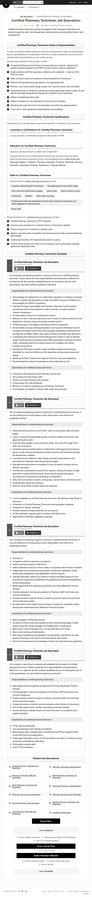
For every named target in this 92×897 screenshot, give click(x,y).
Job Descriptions (26, 16)
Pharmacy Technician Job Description (66, 767)
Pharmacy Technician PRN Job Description (24, 776)
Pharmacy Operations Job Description (66, 794)
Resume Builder (73, 891)
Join (79, 2)
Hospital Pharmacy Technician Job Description (25, 767)
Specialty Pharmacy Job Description (25, 803)
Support (50, 891)
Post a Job (72, 2)
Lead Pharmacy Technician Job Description (24, 813)
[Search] (41, 2)
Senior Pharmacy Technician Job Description (24, 786)
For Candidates (19, 7)
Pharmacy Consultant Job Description (26, 794)
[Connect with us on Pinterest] (22, 891)
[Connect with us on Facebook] (19, 891)
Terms (56, 891)
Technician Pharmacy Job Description (66, 786)
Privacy (62, 891)
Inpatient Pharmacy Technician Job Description (65, 803)
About (44, 891)
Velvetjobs (6, 4)
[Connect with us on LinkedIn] (26, 891)
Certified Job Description (61, 813)
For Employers (33, 7)
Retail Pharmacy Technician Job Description (64, 776)
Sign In (86, 2)
